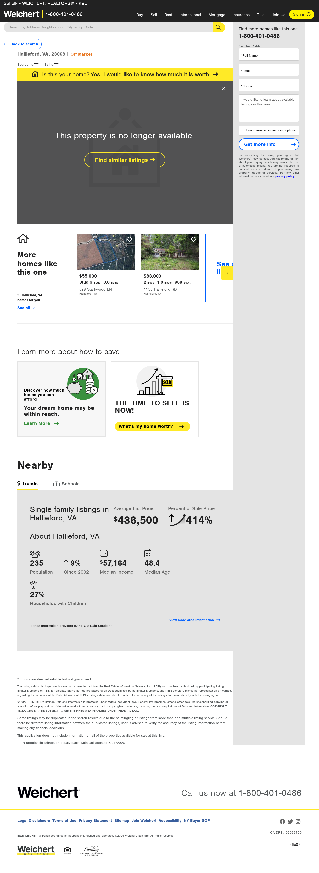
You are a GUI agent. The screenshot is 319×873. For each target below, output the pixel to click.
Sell (154, 14)
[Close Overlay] (223, 88)
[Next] (227, 273)
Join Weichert (144, 820)
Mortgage (217, 14)
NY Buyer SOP (197, 820)
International (190, 14)
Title (260, 14)
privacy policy (284, 176)
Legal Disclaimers (33, 820)
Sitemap (121, 820)
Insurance (241, 14)
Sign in (300, 14)
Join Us (278, 14)
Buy (139, 14)
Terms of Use (64, 820)
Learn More (41, 423)
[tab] (27, 485)
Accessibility (170, 820)
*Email (245, 71)
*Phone (246, 86)
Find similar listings (122, 160)
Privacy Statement (95, 820)
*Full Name (249, 55)
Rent (168, 14)
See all (24, 307)
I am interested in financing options (271, 130)
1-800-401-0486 (64, 14)
